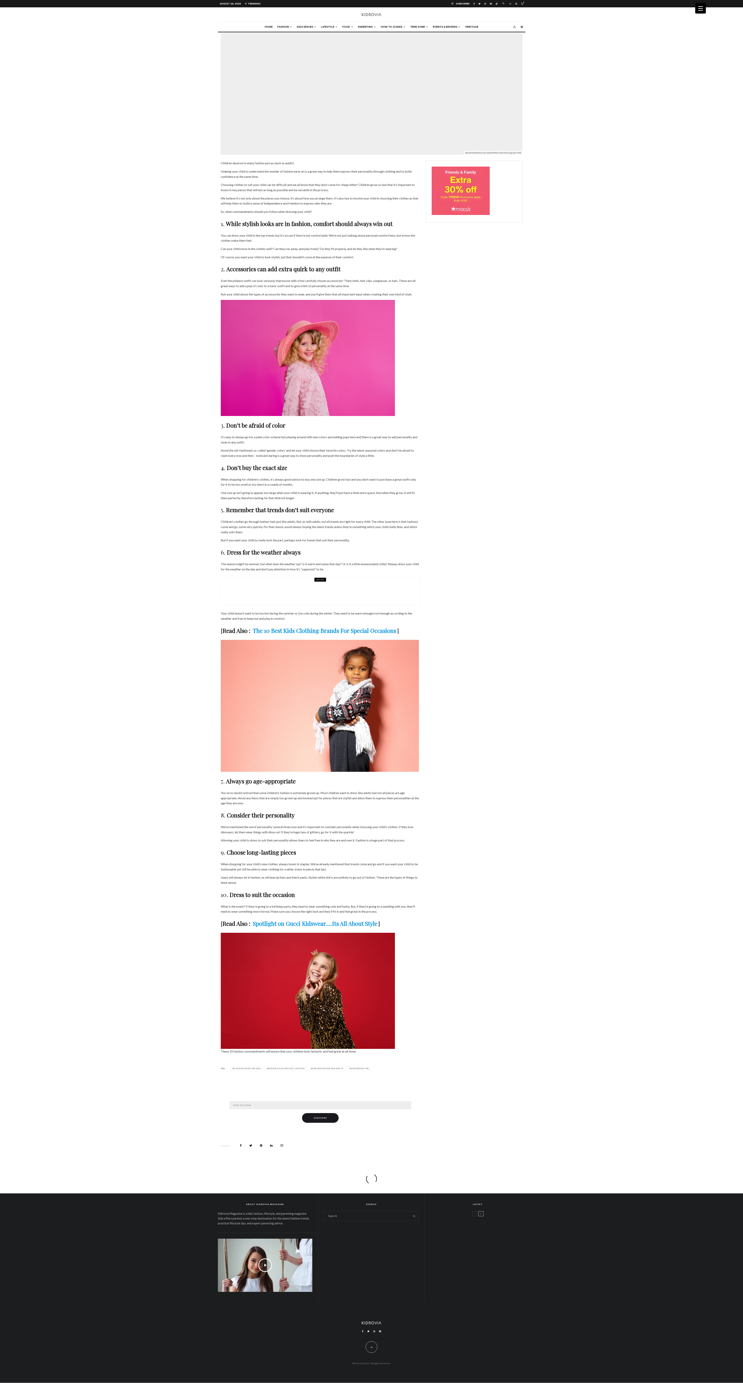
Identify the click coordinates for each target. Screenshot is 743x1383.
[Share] (241, 1145)
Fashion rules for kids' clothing (286, 1068)
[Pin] (261, 1145)
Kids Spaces (305, 26)
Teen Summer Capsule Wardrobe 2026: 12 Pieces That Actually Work (485, 1227)
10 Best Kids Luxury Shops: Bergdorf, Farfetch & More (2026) (486, 1264)
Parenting (365, 26)
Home (269, 26)
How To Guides (391, 26)
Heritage (471, 26)
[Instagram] (485, 4)
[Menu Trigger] (700, 8)
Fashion (283, 26)
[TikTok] (497, 4)
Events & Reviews (445, 26)
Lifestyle (327, 26)
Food (346, 26)
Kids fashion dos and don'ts (327, 1068)
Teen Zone (417, 26)
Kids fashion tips (360, 1068)
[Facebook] (474, 4)
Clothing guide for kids (247, 1068)
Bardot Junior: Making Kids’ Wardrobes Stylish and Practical (304, 594)
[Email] (281, 1145)
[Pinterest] (491, 4)
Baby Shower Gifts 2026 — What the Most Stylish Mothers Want (488, 1282)
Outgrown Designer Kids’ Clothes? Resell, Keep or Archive (489, 1245)
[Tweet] (250, 1145)
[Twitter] (479, 4)
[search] (414, 1216)
